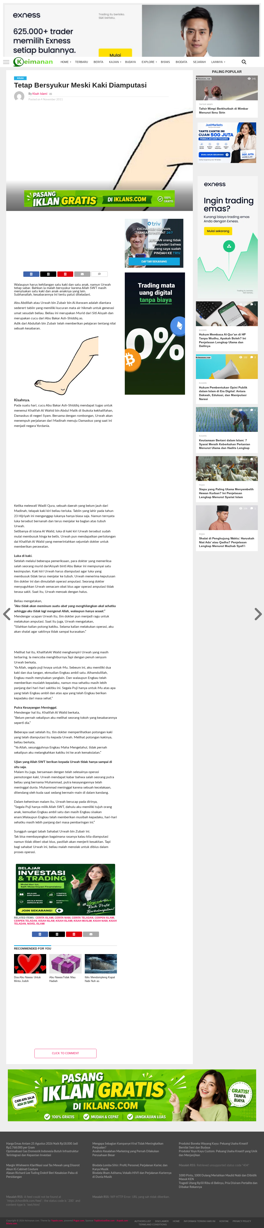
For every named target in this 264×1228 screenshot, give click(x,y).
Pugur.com (78, 1221)
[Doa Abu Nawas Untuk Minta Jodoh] (30, 972)
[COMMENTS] (99, 273)
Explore (148, 62)
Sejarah (199, 62)
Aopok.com (122, 1221)
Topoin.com (57, 1221)
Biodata (181, 62)
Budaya (130, 62)
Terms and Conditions (153, 1224)
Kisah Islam (46, 920)
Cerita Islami (44, 917)
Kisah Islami (39, 93)
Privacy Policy (242, 1221)
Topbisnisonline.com (104, 1221)
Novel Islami (36, 923)
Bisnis (165, 62)
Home (65, 62)
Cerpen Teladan (25, 920)
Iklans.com (11, 1223)
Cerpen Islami (104, 917)
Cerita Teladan (82, 917)
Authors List (142, 1221)
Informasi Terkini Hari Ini (199, 1221)
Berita (98, 62)
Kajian (114, 62)
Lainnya (217, 62)
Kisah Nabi (100, 920)
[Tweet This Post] (48, 273)
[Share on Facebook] (31, 273)
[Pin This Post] (65, 273)
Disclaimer (162, 1221)
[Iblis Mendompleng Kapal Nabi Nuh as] (101, 972)
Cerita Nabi (63, 917)
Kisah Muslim (83, 920)
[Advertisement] (48, 468)
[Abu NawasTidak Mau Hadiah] (65, 972)
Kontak (224, 1221)
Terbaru (81, 62)
